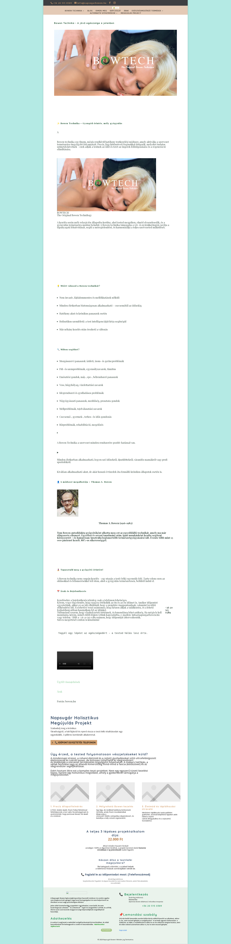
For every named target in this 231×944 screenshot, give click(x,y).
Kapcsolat (115, 11)
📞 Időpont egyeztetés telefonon (75, 742)
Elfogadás (106, 930)
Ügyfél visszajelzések (68, 682)
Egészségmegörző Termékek (146, 11)
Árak (126, 11)
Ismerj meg (101, 11)
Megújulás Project (131, 13)
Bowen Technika (73, 11)
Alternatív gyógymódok (102, 13)
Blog (90, 11)
